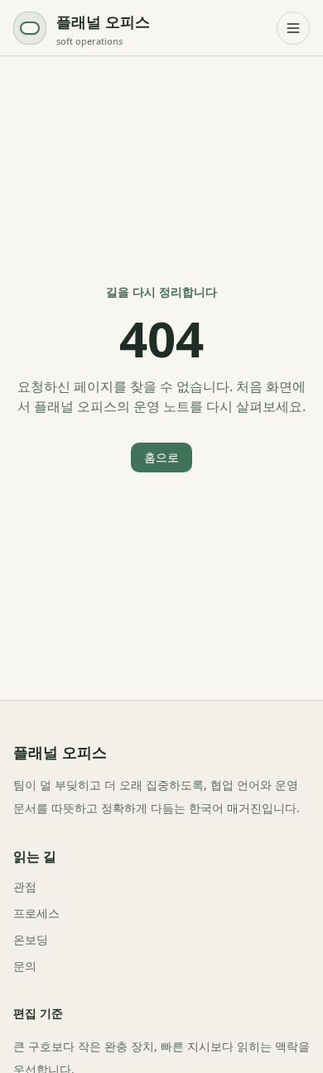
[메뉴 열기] (293, 28)
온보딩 (30, 939)
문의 (24, 966)
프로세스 (36, 913)
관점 (24, 886)
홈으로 (161, 457)
